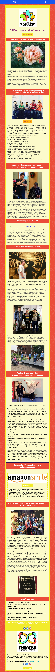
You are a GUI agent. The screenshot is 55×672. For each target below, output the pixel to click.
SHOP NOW (27, 485)
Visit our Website (27, 34)
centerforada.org (34, 661)
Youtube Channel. (29, 230)
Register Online (27, 121)
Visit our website (27, 668)
